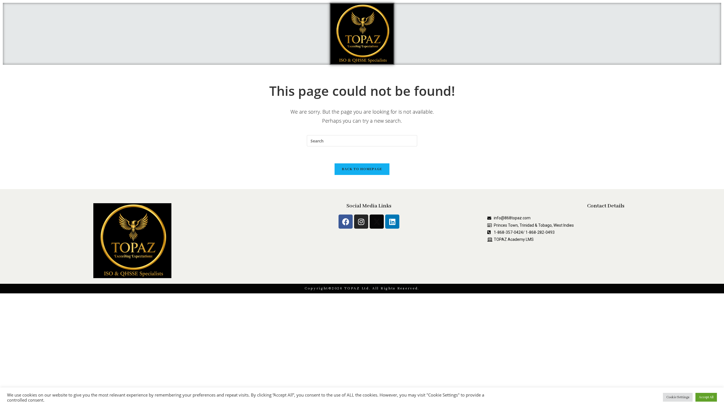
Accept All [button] (706, 397)
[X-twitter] (377, 222)
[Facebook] (346, 222)
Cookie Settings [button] (677, 397)
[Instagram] (361, 222)
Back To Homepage (362, 169)
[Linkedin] (392, 222)
